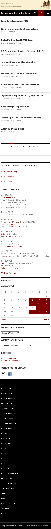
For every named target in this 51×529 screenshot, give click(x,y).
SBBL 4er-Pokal (8, 197)
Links (3, 498)
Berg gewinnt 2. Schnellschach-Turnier (19, 73)
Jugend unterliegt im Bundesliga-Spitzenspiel (22, 95)
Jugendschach (7, 488)
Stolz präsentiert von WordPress (36, 526)
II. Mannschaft (7, 393)
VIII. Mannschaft (8, 423)
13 (32, 304)
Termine (5, 493)
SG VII (4, 268)
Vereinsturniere (8, 483)
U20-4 (3, 463)
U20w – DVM (6, 443)
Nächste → (34, 146)
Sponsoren (6, 508)
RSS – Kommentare (12, 361)
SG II (22, 253)
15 (46, 304)
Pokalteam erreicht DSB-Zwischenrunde (20, 84)
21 (39, 307)
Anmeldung (9, 176)
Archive (4, 513)
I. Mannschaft (7, 388)
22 (46, 307)
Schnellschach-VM (14, 227)
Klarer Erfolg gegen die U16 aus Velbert (19, 29)
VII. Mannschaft (8, 418)
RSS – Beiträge (10, 358)
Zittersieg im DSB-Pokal (12, 129)
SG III (17, 265)
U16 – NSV (5, 468)
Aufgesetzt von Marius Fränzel (12, 526)
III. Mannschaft (8, 398)
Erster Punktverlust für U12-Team (17, 40)
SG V (3, 234)
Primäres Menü (47, 13)
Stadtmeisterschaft (15, 246)
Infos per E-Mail (8, 503)
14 (39, 304)
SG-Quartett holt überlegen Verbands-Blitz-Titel (23, 51)
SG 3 (8, 236)
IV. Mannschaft (8, 403)
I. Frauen (5, 433)
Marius (16, 65)
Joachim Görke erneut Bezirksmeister (18, 62)
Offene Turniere (9, 478)
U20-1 (3, 448)
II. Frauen (5, 438)
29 (46, 311)
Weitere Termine (8, 273)
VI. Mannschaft (8, 413)
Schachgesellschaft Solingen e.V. (18, 12)
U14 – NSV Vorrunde (10, 473)
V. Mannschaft (7, 408)
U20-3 (3, 458)
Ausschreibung (10, 171)
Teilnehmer (9, 181)
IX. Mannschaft (8, 428)
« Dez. (4, 319)
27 (32, 311)
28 (39, 311)
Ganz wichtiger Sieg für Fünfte (15, 106)
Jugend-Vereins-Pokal (16, 222)
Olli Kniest (17, 32)
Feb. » (46, 319)
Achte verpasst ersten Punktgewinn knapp (21, 117)
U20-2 (3, 453)
